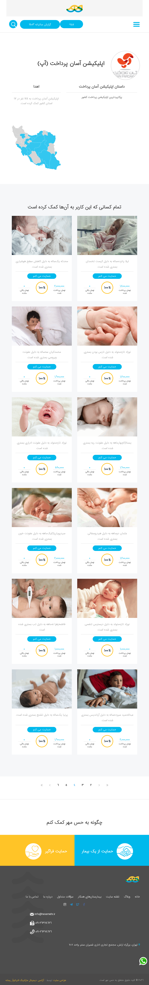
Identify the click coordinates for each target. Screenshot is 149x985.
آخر (42, 785)
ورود (71, 24)
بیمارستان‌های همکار (89, 897)
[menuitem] (29, 138)
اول (107, 785)
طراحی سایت (59, 980)
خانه (137, 897)
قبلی (99, 785)
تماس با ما (32, 897)
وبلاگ (127, 897)
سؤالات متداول (65, 897)
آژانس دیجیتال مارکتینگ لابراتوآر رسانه (24, 980)
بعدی (50, 785)
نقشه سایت (112, 897)
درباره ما (48, 897)
